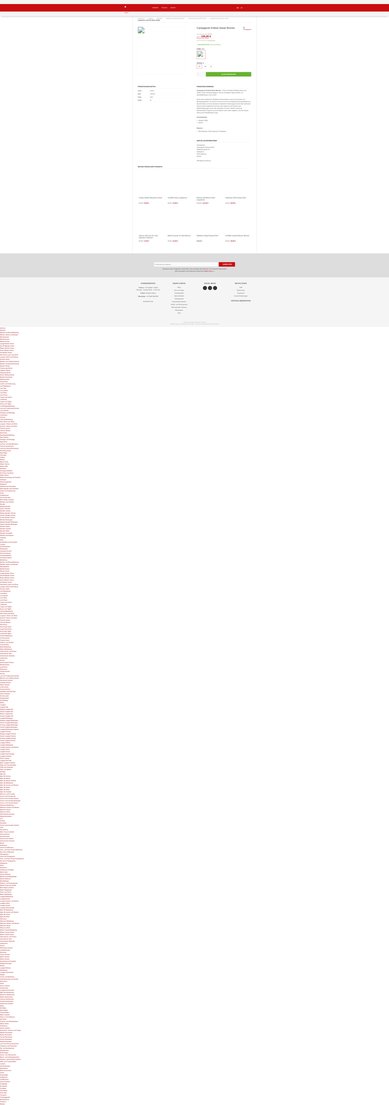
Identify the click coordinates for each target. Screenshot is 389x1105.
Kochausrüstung (5, 553)
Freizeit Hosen (4, 640)
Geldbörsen (3, 1077)
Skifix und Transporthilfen (8, 765)
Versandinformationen (179, 301)
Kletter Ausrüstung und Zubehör (10, 477)
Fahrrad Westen (5, 430)
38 (205, 66)
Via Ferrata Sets (5, 497)
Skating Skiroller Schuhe (8, 513)
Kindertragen (4, 1052)
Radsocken (3, 442)
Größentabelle (179, 293)
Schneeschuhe (5, 834)
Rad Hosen (3, 433)
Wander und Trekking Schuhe (9, 361)
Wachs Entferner (5, 879)
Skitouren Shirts (5, 812)
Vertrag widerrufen (241, 301)
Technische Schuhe (6, 680)
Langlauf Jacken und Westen (9, 747)
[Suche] (247, 8)
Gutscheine (3, 1090)
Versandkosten (211, 40)
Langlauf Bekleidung (6, 745)
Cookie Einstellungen (241, 296)
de (238, 8)
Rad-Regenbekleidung (7, 435)
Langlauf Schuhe (5, 731)
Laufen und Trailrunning (7, 384)
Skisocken (3, 919)
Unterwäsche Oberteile (7, 656)
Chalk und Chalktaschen (8, 491)
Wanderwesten (5, 339)
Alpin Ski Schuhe (5, 776)
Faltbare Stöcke (5, 370)
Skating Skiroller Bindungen (9, 522)
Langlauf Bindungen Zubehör (9, 729)
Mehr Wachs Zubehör (7, 887)
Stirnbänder (3, 970)
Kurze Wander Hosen (7, 350)
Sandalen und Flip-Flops (8, 691)
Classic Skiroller (5, 508)
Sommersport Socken (7, 662)
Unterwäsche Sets (6, 653)
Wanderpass (179, 310)
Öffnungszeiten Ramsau (179, 307)
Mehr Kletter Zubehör (7, 500)
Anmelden (227, 264)
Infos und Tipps (179, 290)
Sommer (2, 328)
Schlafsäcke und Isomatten (8, 542)
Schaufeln (3, 823)
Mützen (2, 965)
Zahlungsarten (179, 299)
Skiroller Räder (5, 531)
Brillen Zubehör (5, 1015)
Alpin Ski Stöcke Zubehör (8, 780)
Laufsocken (3, 415)
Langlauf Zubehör (5, 756)
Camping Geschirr (6, 551)
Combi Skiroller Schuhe (7, 517)
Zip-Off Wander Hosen (7, 346)
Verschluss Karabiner (7, 473)
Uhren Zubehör (5, 986)
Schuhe (2, 673)
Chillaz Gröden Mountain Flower (150, 198)
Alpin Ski (2, 774)
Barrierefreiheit (179, 296)
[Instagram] (205, 288)
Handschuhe (4, 988)
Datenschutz (241, 290)
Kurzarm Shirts (5, 359)
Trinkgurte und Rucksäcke (8, 1046)
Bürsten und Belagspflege (8, 876)
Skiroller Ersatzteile (6, 533)
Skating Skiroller (5, 506)
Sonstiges (3, 1088)
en (242, 8)
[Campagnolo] (247, 28)
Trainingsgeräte (5, 1097)
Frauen (164, 8)
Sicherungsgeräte (5, 482)
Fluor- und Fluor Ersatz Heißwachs (11, 850)
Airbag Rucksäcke (6, 816)
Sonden (2, 821)
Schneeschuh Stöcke (6, 838)
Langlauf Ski (4, 707)
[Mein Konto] (257, 8)
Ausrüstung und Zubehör (8, 961)
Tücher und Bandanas (7, 977)
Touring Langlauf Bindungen (9, 725)
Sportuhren (3, 981)
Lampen (2, 544)
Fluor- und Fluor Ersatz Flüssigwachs (12, 858)
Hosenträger (4, 1075)
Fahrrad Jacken (5, 428)
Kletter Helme (4, 475)
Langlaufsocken (5, 899)
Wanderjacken (4, 337)
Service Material (5, 874)
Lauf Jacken (4, 390)
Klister (2, 865)
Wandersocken (5, 379)
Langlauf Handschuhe (7, 990)
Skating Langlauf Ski (6, 709)
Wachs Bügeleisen (6, 890)
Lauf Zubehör (4, 410)
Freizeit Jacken (5, 638)
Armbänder (3, 1086)
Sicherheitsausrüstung (7, 814)
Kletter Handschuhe (6, 997)
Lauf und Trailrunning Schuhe (9, 408)
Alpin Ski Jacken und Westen (9, 785)
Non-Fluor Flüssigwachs (7, 861)
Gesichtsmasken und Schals (9, 979)
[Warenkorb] (262, 8)
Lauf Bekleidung (5, 386)
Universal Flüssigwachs (7, 856)
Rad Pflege (3, 453)
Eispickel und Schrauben (8, 486)
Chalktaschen (4, 495)
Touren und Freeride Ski (7, 796)
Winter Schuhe (4, 957)
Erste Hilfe (3, 1093)
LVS (1, 818)
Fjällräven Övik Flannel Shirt (235, 198)
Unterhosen (3, 658)
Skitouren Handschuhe (7, 994)
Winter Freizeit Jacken (7, 932)
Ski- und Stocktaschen (7, 1048)
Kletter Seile (4, 466)
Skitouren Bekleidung (7, 805)
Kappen (2, 974)
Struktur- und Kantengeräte (9, 883)
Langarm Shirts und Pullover (9, 357)
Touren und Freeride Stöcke (9, 803)
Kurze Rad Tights (5, 631)
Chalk (2, 493)
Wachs (2, 843)
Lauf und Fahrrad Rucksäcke (9, 448)
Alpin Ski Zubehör (5, 792)
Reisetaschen (4, 1050)
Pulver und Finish (5, 892)
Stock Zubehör (4, 758)
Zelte (1, 540)
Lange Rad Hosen (6, 629)
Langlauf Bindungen (6, 718)
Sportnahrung (4, 1099)
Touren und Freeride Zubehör (9, 825)
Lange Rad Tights (5, 633)
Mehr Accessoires (5, 1070)
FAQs (179, 287)
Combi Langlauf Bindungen (8, 727)
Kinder (173, 8)
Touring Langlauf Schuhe (8, 738)
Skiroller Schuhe (5, 511)
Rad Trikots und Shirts (7, 421)
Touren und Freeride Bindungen (10, 800)
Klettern (2, 459)
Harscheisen (4, 829)
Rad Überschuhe (5, 450)
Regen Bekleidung (6, 649)
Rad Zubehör (4, 437)
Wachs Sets (3, 872)
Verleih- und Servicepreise (179, 304)
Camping (3, 537)
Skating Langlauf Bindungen (9, 720)
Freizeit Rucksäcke (6, 1037)
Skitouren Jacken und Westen (9, 807)
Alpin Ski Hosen (5, 787)
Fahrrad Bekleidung (6, 419)
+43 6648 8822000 (152, 296)
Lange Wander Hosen (7, 343)
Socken (2, 660)
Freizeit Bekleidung (6, 636)
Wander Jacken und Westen (9, 335)
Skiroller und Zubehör (7, 502)
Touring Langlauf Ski (6, 716)
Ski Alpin (2, 772)
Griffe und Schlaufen (6, 767)
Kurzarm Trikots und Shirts (8, 426)
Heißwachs (3, 845)
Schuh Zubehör (5, 693)
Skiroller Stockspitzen (7, 535)
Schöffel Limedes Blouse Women (237, 236)
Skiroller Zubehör (5, 528)
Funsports (3, 1095)
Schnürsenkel (4, 696)
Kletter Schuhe (4, 464)
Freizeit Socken (5, 671)
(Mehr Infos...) (209, 271)
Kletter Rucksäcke (6, 1035)
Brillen (2, 1006)
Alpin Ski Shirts (5, 789)
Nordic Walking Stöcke (7, 375)
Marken (2, 1104)
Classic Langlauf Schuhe (8, 736)
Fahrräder (3, 455)
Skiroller (2, 504)
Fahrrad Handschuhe (7, 446)
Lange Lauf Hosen (6, 397)
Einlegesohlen (4, 698)
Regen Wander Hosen (7, 348)
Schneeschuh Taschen (7, 841)
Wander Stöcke (5, 366)
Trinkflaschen (4, 1079)
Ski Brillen (3, 1008)
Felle (1, 827)
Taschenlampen (5, 546)
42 (211, 66)
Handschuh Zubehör (6, 1003)
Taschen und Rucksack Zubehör (10, 1059)
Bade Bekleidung (5, 647)
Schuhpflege (4, 700)
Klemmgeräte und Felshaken (9, 488)
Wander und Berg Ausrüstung (9, 364)
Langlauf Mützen (5, 968)
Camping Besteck (5, 555)
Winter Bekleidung (6, 894)
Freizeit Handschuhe (6, 1001)
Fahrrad (2, 417)
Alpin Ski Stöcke (5, 778)
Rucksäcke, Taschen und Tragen (10, 1030)
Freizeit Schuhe (5, 689)
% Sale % (3, 1101)
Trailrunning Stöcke (6, 368)
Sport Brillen (4, 1010)
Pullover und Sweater (7, 642)
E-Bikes (2, 457)
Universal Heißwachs (6, 847)
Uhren (2, 983)
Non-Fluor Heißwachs (7, 852)
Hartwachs (3, 867)
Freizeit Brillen (4, 1012)
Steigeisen (3, 484)
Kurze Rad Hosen (5, 627)
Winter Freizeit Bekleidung (8, 930)
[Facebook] (210, 288)
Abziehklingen (4, 881)
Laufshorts (3, 399)
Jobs (179, 313)
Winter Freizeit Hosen (7, 934)
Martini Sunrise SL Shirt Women (179, 236)
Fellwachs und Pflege (7, 870)
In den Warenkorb (228, 74)
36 (199, 66)
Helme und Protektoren (7, 1017)
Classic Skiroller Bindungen (8, 524)
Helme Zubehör (5, 1028)
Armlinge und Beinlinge (7, 413)
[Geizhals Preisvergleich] (210, 294)
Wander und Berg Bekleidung (9, 332)
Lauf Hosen (3, 395)
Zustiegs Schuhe (5, 682)
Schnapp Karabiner (6, 471)
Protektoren (3, 1026)
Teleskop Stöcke (5, 372)
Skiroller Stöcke (5, 526)
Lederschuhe (4, 687)
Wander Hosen (5, 341)
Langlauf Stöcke (5, 743)
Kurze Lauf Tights (5, 404)
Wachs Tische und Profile (8, 885)
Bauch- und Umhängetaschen (9, 1057)
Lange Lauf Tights (6, 401)
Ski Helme (3, 1019)
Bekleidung (3, 560)
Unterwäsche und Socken (8, 651)
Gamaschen (4, 381)
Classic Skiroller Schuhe (7, 515)
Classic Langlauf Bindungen (9, 722)
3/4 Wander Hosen (6, 352)
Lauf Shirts (3, 392)
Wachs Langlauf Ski (6, 714)
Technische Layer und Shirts (9, 355)
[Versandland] (252, 8)
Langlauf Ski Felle (5, 760)
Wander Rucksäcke (6, 377)
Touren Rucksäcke (6, 1039)
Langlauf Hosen (5, 751)
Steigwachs (3, 863)
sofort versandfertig (215, 44)
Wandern (3, 330)
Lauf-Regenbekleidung (7, 406)
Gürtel (2, 1072)
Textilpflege (3, 1084)
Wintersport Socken (6, 948)
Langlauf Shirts (5, 749)
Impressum (240, 293)
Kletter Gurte (4, 462)
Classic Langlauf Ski (6, 711)
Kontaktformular (148, 301)
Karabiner (3, 468)
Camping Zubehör (6, 557)
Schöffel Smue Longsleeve (177, 198)
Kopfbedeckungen (6, 963)
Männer (155, 8)
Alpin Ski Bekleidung (6, 783)
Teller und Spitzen (5, 769)
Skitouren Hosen (5, 809)
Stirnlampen (4, 549)
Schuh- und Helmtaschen (8, 1055)
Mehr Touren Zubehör (7, 832)
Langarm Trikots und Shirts (8, 424)
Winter (2, 702)
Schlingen (3, 479)
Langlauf (3, 705)
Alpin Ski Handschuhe (7, 992)
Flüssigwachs (4, 854)
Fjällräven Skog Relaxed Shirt (207, 236)
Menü (126, 12)
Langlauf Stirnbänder (6, 972)
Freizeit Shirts (4, 644)
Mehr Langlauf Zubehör (7, 763)
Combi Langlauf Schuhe (7, 740)
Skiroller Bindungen (6, 520)
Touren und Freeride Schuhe (9, 798)
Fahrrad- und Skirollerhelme (9, 444)
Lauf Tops (3, 388)
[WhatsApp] (215, 288)
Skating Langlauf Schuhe (8, 734)
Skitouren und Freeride (7, 794)
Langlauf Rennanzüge (7, 754)
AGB (240, 287)
